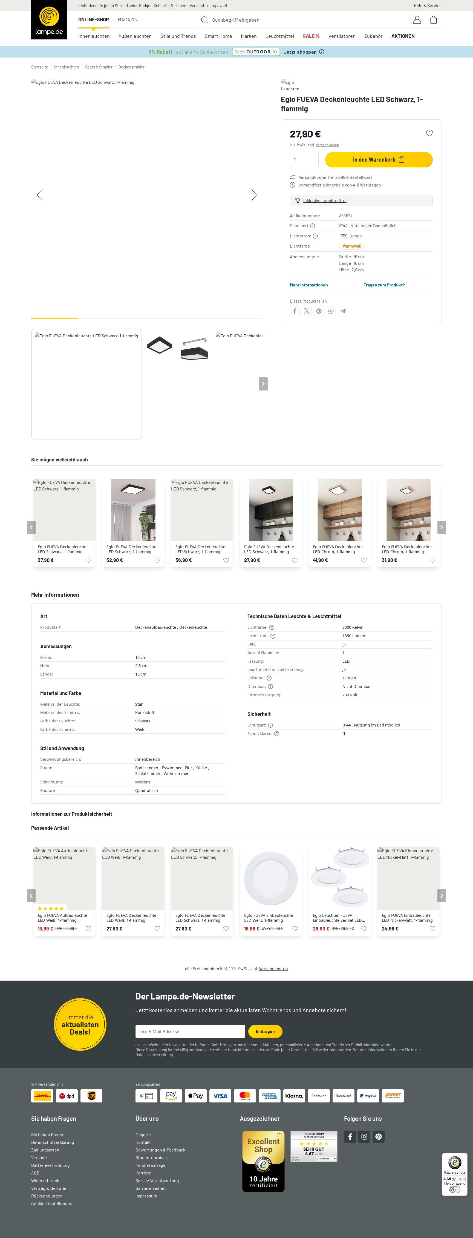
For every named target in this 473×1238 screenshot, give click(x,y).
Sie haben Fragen (48, 1134)
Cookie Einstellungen (52, 1203)
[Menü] (464, 1156)
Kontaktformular (242, 1049)
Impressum (146, 1195)
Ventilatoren (342, 36)
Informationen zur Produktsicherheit (71, 814)
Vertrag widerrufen (49, 1188)
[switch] (454, 1190)
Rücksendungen (47, 1195)
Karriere (143, 1172)
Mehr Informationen (309, 284)
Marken (249, 36)
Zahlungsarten (45, 1149)
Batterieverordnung (50, 1165)
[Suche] (204, 19)
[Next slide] (263, 383)
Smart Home (218, 36)
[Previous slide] (31, 383)
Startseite (39, 67)
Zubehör (373, 36)
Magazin (128, 19)
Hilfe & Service (428, 5)
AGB (35, 1172)
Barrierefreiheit (150, 1188)
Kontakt (143, 1142)
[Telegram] (343, 311)
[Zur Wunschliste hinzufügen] (429, 133)
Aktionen (403, 36)
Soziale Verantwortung (157, 1180)
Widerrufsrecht (46, 1180)
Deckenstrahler (132, 67)
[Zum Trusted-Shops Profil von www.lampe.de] (289, 1161)
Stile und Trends (178, 36)
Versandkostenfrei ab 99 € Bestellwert (335, 177)
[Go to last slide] (31, 527)
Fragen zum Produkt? (384, 284)
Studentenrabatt (151, 1157)
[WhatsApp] (331, 311)
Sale (311, 36)
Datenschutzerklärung (154, 1054)
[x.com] (307, 311)
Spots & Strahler (99, 67)
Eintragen (265, 1031)
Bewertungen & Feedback (160, 1149)
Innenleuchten (94, 36)
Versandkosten (327, 145)
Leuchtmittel (280, 36)
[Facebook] (295, 311)
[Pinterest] (319, 311)
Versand (39, 1157)
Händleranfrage (150, 1165)
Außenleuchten (135, 36)
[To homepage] (49, 19)
